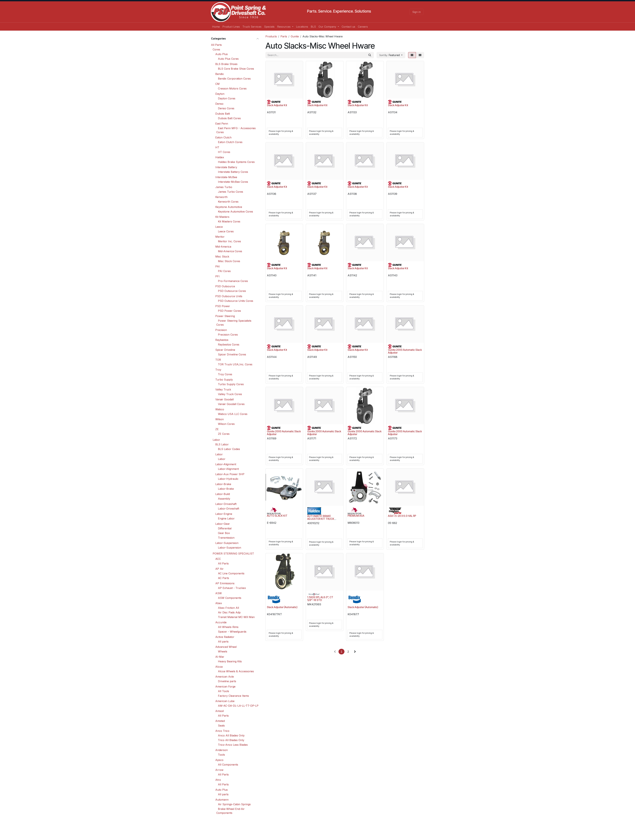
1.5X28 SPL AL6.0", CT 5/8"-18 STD (320, 599)
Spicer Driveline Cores (232, 354)
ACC (218, 558)
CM (217, 84)
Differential (225, 528)
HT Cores (224, 152)
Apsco (219, 760)
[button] (391, 55)
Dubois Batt (222, 113)
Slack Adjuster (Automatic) (282, 607)
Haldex (219, 157)
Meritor (220, 236)
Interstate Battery (226, 167)
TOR (218, 359)
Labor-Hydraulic (228, 478)
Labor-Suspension (226, 543)
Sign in (416, 12)
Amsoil (219, 711)
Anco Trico (222, 730)
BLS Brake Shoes (226, 64)
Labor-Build (222, 494)
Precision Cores (228, 334)
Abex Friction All (228, 607)
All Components (228, 764)
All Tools (223, 691)
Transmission (226, 537)
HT (217, 147)
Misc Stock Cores (229, 261)
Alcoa (219, 666)
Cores (216, 49)
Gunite (295, 36)
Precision (221, 330)
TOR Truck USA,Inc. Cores (235, 364)
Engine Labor (226, 518)
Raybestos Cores (228, 344)
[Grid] (412, 55)
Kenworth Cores (228, 201)
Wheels (222, 651)
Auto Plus (221, 54)
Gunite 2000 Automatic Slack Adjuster (405, 351)
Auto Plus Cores (228, 58)
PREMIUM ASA (356, 515)
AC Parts (223, 578)
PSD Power (222, 306)
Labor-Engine (223, 513)
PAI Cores (224, 271)
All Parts (216, 44)
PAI (217, 266)
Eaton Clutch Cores (230, 142)
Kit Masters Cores (229, 221)
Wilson (219, 419)
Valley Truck (223, 389)
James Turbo (223, 187)
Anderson (221, 750)
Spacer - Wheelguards (232, 631)
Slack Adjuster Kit (277, 105)
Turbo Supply (224, 379)
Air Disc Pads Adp (229, 612)
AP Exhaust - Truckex (232, 588)
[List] (420, 55)
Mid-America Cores (230, 251)
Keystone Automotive (228, 207)
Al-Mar (219, 656)
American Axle (224, 676)
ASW (218, 593)
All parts (223, 641)
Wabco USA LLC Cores (232, 414)
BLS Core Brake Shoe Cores (236, 68)
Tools (221, 754)
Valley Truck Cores (230, 394)
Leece (219, 226)
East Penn (221, 123)
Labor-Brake (223, 484)
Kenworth (221, 197)
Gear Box (224, 533)
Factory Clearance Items (233, 695)
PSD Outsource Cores (232, 291)
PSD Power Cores (229, 310)
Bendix (219, 74)
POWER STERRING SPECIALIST (233, 553)
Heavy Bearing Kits (230, 661)
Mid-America (223, 246)
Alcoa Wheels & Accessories (236, 671)
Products (271, 36)
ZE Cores (224, 433)
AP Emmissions (224, 583)
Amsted (220, 721)
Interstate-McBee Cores (233, 181)
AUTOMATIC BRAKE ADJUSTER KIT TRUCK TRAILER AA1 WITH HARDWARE (320, 520)
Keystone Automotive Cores (235, 211)
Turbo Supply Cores (231, 384)
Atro (218, 779)
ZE (217, 429)
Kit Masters (222, 216)
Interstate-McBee (226, 177)
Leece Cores (226, 231)
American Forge (225, 686)
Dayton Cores (226, 98)
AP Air (219, 568)
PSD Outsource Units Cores (235, 300)
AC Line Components (231, 573)
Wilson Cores (226, 424)
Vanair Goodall (224, 399)
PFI (217, 276)
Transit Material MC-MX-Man (236, 617)
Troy (218, 369)
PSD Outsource (225, 286)
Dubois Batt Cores (229, 118)
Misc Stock (222, 256)
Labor (216, 439)
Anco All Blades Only (231, 735)
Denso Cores (226, 108)
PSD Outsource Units (228, 296)
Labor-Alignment (225, 464)
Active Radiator (224, 637)
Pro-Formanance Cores (233, 281)
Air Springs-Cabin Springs (234, 804)
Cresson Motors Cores (232, 88)
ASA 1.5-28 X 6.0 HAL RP (402, 515)
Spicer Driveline (225, 349)
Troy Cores (225, 374)
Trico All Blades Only (231, 740)
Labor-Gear (222, 523)
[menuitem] (216, 26)
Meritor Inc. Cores (229, 241)
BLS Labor (222, 444)
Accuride (221, 622)
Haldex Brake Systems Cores (236, 162)
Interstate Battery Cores (233, 171)
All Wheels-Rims (228, 627)
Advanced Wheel (226, 646)
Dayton (219, 93)
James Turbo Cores (230, 191)
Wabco (219, 409)
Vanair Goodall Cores (231, 404)
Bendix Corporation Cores (234, 78)
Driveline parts (227, 681)
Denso (219, 103)
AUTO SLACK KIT (277, 515)
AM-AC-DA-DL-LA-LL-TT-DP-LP (238, 705)
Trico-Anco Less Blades (233, 744)
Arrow (219, 770)
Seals (221, 725)
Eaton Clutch (223, 137)
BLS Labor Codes (229, 449)
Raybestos (221, 340)
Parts (283, 36)
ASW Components (229, 598)
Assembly (224, 498)
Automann (222, 799)
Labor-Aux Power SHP (229, 474)
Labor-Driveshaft (225, 504)
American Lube (224, 701)
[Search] (370, 55)
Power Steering (225, 316)
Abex (218, 603)
